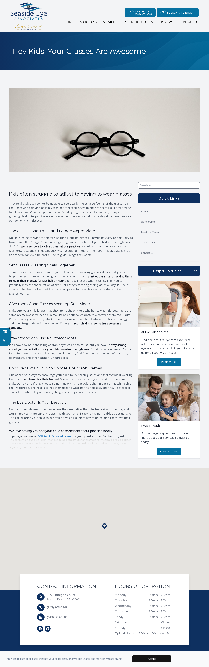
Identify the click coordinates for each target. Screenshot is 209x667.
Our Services (148, 221)
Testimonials (148, 242)
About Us (146, 211)
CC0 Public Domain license (54, 436)
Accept (152, 658)
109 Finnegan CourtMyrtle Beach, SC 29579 (63, 597)
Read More (169, 362)
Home (68, 22)
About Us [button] (87, 22)
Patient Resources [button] (138, 22)
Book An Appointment (181, 12)
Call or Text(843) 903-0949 (143, 12)
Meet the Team (150, 232)
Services (109, 22)
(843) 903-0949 (57, 607)
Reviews (167, 22)
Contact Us (189, 22)
